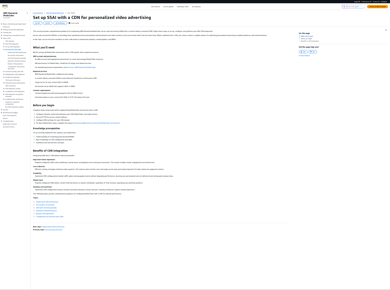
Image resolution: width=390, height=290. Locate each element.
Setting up (78, 123)
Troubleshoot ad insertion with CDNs (49, 217)
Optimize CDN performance (46, 211)
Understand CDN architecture (47, 202)
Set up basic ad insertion (45, 205)
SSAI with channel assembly (46, 208)
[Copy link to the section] (31, 47)
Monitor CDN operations (45, 214)
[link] (71, 13)
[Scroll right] (202, 6)
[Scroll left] (149, 6)
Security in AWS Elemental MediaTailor (81, 67)
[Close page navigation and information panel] (386, 30)
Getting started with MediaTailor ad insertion (103, 123)
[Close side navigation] (27, 13)
